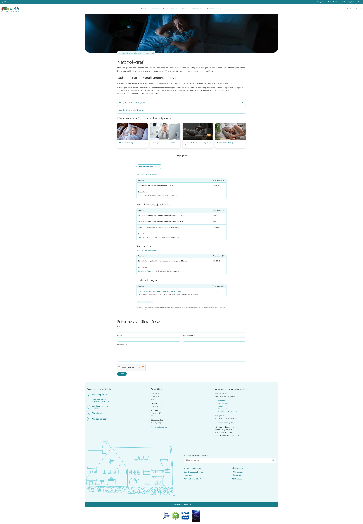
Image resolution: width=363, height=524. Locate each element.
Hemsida (122, 53)
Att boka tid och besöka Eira (194, 468)
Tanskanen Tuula (144, 271)
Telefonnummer (189, 335)
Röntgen (221, 406)
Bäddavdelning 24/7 (225, 423)
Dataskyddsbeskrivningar (194, 472)
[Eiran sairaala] (10, 9)
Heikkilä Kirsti (143, 237)
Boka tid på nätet (98, 394)
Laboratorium (138, 53)
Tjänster (144, 9)
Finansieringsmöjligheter (227, 411)
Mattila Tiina (142, 195)
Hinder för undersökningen (132, 110)
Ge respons (188, 475)
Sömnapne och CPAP (144, 302)
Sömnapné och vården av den (163, 143)
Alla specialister (98, 419)
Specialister (156, 9)
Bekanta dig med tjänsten (149, 166)
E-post (120, 335)
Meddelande (122, 344)
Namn (120, 326)
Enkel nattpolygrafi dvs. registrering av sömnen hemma (159, 291)
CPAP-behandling (126, 143)
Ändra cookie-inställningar (181, 504)
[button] (4, 2)
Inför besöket (197, 9)
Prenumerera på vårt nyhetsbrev (196, 455)
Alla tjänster (96, 413)
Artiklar (166, 9)
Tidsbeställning (333, 2)
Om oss (184, 9)
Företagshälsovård (225, 409)
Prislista (174, 9)
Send (122, 374)
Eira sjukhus (321, 2)
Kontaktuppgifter (348, 2)
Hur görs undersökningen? (132, 102)
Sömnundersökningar (225, 143)
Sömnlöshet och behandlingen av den (198, 144)
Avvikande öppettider (159, 427)
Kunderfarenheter (214, 9)
